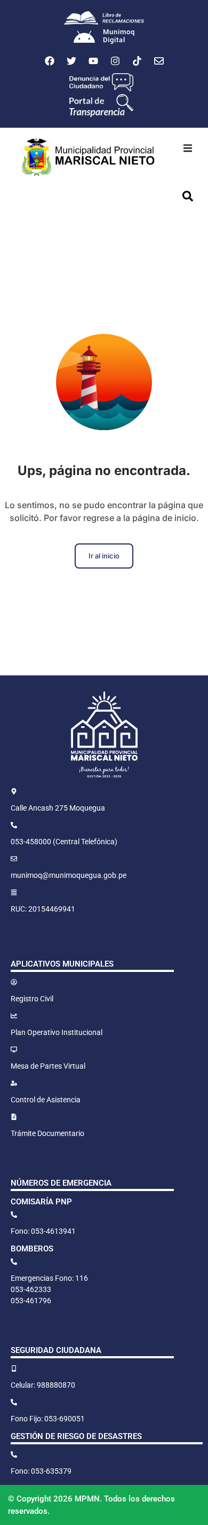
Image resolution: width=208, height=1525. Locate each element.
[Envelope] (159, 61)
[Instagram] (115, 61)
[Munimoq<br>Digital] (84, 38)
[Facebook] (49, 61)
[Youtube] (93, 61)
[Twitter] (71, 61)
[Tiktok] (137, 61)
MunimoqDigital (119, 36)
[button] (187, 148)
